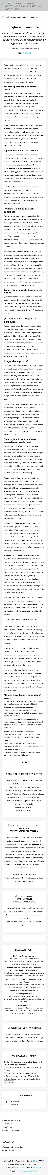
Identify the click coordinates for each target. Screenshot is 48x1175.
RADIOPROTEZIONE (30, 1171)
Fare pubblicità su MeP (10, 1130)
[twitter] (23, 762)
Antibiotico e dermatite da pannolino (19, 732)
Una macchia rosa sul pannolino (16, 750)
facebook (15, 1101)
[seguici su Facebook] (6, 1102)
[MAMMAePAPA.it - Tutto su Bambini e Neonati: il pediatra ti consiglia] (15, 3)
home (19, 53)
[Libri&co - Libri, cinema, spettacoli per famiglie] (36, 6)
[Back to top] (43, 1170)
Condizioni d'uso (7, 1124)
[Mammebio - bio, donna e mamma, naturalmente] (29, 3)
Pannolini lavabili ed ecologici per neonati (21, 719)
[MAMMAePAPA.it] (11, 1120)
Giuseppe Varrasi (26, 48)
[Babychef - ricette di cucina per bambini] (7, 6)
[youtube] (26, 762)
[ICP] (4, 3)
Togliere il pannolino (24, 27)
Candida (7, 741)
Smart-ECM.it (18, 1168)
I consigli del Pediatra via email (24, 1027)
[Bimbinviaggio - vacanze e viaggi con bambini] (21, 6)
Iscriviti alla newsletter (15, 1034)
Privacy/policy (7, 1127)
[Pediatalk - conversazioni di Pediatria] (24, 825)
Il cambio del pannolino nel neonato (18, 707)
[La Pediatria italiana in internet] (10, 9)
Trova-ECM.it (37, 1168)
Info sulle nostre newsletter (12, 1147)
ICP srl (35, 1161)
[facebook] (19, 762)
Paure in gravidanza (24, 993)
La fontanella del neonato (24, 956)
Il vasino (7, 698)
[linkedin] (29, 762)
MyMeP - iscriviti (8, 1150)
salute (28, 53)
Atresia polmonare (24, 1005)
